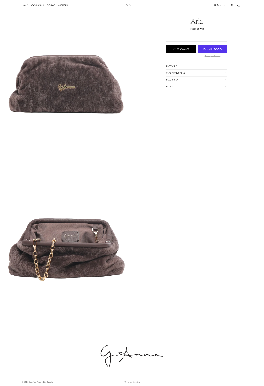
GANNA (32, 382)
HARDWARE (171, 66)
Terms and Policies (132, 382)
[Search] (225, 5)
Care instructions (175, 73)
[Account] (232, 5)
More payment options (212, 56)
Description (172, 80)
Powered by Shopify (45, 382)
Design (169, 87)
